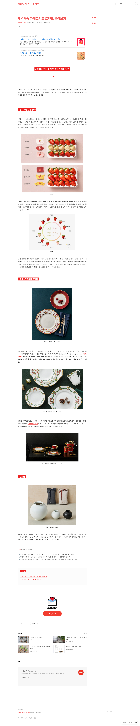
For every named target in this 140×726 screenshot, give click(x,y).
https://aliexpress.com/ (27, 36)
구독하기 (52, 613)
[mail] (35, 718)
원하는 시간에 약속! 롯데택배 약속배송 (32, 55)
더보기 (85, 633)
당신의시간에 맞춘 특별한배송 (30, 53)
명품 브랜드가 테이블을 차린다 (30, 579)
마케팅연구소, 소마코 (28, 4)
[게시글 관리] (27, 623)
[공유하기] (25, 623)
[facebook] (18, 718)
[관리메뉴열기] (136, 3)
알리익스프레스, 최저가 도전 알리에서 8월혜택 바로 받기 (40, 39)
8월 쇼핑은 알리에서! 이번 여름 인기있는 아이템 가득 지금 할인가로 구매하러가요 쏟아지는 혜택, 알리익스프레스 (46, 43)
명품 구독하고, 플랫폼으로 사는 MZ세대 (33, 576)
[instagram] (26, 718)
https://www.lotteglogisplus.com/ (30, 50)
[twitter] (22, 718)
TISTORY (20, 710)
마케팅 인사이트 (22, 23)
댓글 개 (20, 661)
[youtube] (30, 718)
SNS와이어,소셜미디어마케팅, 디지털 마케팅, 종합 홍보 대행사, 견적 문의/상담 (42, 673)
